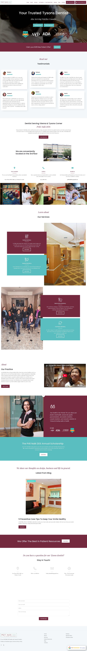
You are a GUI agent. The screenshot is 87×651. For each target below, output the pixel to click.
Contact (63, 2)
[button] (41, 2)
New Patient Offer (48, 2)
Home (28, 2)
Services (35, 2)
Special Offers (69, 635)
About (31, 2)
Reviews (55, 2)
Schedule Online (69, 637)
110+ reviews (82, 648)
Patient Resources (48, 639)
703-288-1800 (36, 573)
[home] (6, 2)
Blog (59, 2)
